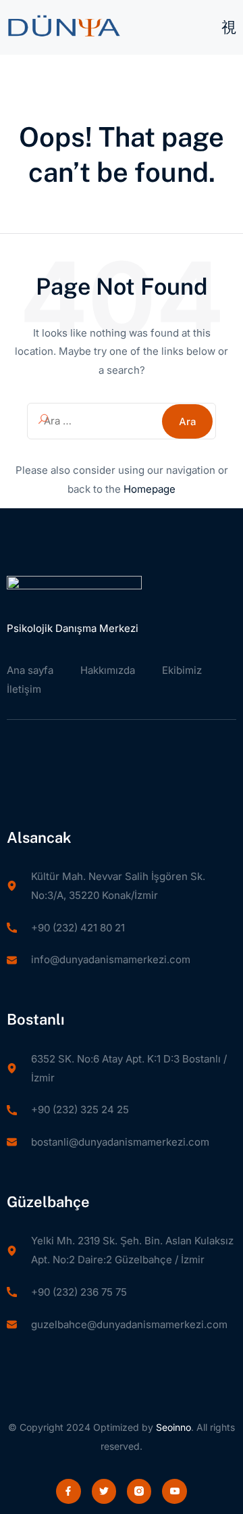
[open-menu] (228, 28)
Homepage (150, 489)
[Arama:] (121, 421)
